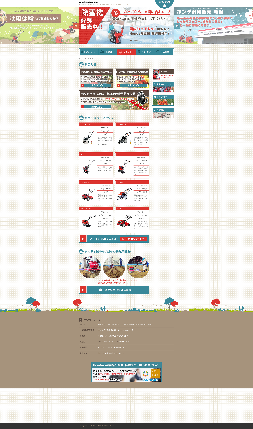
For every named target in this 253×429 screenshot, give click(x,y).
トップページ (89, 52)
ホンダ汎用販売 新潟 (99, 2)
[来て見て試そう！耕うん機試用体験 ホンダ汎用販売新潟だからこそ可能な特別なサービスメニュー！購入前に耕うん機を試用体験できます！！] (96, 78)
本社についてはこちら (147, 324)
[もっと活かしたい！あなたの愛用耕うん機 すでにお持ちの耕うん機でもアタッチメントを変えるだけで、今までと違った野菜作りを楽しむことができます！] (114, 100)
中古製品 (164, 52)
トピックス (145, 52)
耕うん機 (126, 52)
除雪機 (107, 52)
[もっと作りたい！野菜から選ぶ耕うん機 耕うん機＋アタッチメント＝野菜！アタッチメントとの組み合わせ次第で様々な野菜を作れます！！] (131, 78)
